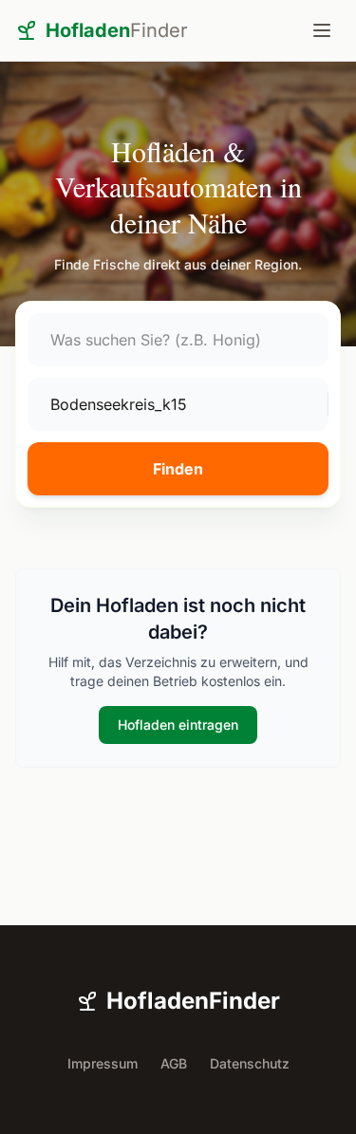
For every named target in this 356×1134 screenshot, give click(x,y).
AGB (173, 1063)
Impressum (102, 1063)
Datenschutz (250, 1063)
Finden (178, 468)
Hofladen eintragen (178, 724)
